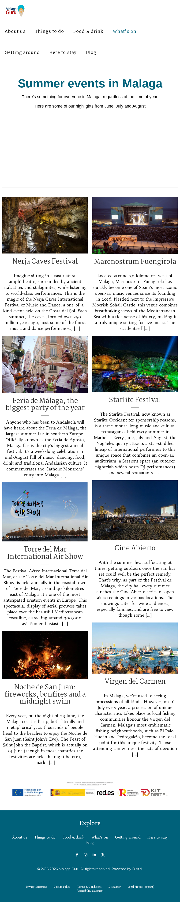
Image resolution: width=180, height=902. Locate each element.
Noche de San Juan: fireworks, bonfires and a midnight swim (45, 695)
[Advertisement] (90, 145)
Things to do (45, 837)
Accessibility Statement (90, 890)
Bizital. (137, 869)
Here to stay (157, 837)
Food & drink (73, 837)
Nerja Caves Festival (45, 261)
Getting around (127, 837)
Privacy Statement (36, 886)
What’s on (99, 837)
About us (19, 837)
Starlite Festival (135, 400)
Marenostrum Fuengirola (135, 262)
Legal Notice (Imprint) (141, 886)
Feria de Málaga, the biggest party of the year (45, 404)
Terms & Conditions (89, 886)
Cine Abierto (135, 548)
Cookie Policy (62, 886)
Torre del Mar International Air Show (45, 553)
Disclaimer (115, 886)
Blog (90, 842)
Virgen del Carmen (135, 681)
